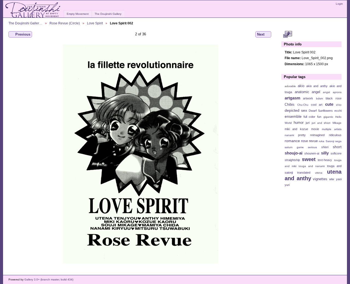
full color (309, 116)
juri (308, 122)
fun (319, 116)
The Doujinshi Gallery (108, 13)
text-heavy (325, 160)
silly (325, 153)
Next (260, 34)
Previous (22, 34)
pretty (302, 135)
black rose (334, 98)
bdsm (319, 98)
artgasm (292, 98)
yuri (287, 185)
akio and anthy (316, 86)
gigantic (328, 116)
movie (315, 129)
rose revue (309, 141)
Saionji (330, 141)
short (337, 147)
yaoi (339, 179)
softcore (336, 153)
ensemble (293, 116)
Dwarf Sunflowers (321, 110)
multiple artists (332, 129)
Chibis (289, 105)
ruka (321, 141)
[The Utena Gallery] (33, 10)
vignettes (320, 179)
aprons (337, 92)
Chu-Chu (302, 104)
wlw (331, 179)
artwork (308, 98)
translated (303, 172)
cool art (316, 104)
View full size (287, 34)
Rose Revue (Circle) (64, 23)
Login (339, 3)
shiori (324, 147)
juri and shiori (321, 122)
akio (301, 86)
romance (292, 141)
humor (299, 123)
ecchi (338, 110)
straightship (292, 160)
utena (318, 172)
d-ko (339, 104)
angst (326, 92)
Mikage (337, 122)
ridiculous (335, 135)
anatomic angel (307, 92)
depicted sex (296, 110)
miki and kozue (296, 129)
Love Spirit (95, 23)
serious (312, 147)
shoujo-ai (293, 153)
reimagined (317, 135)
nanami (289, 135)
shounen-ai (311, 153)
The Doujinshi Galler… (25, 23)
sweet (309, 159)
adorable (290, 86)
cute (329, 104)
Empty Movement (78, 13)
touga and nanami (312, 166)
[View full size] (140, 153)
